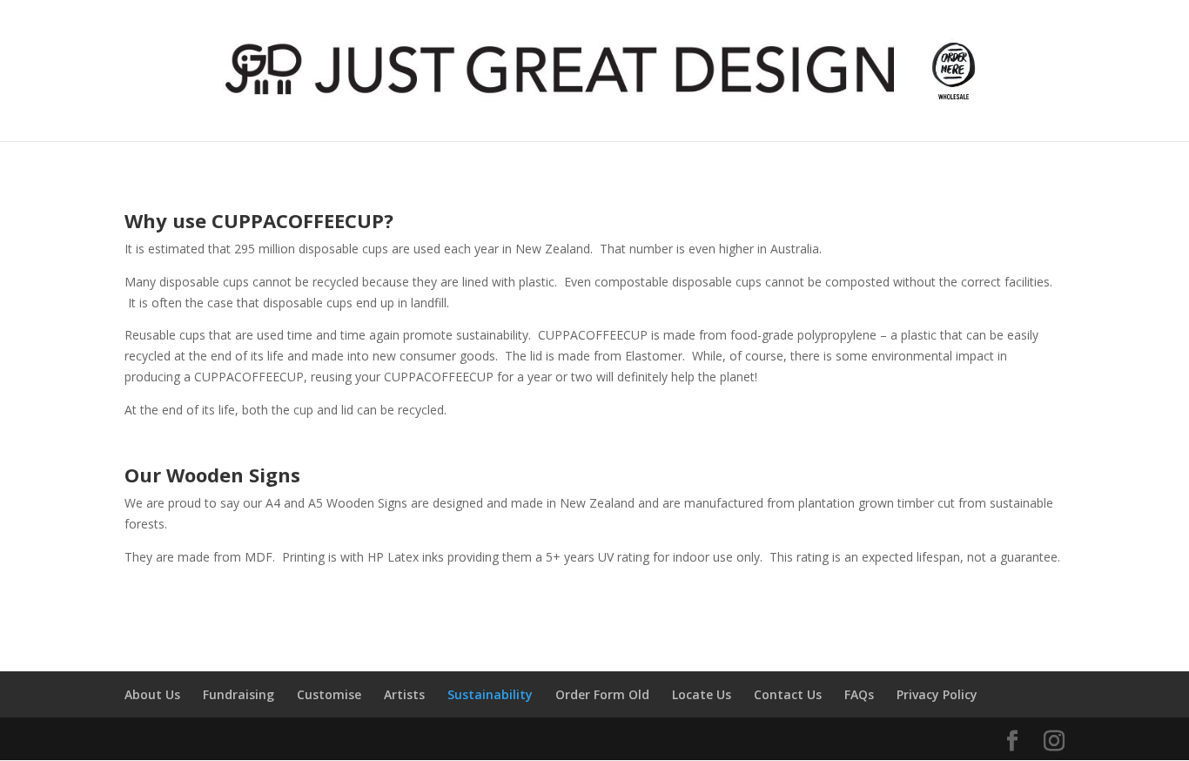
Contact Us (788, 694)
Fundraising (238, 694)
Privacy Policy (937, 694)
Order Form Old (602, 694)
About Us (152, 694)
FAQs (859, 694)
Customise (329, 694)
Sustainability (490, 694)
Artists (404, 694)
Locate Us (701, 694)
